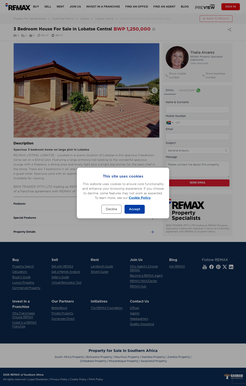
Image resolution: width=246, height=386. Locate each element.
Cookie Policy (140, 197)
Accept (134, 209)
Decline (111, 209)
